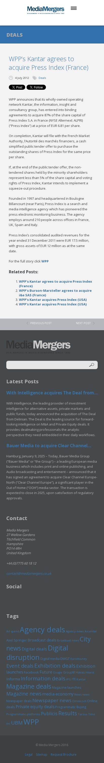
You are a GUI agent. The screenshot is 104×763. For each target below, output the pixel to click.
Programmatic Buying (70, 707)
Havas (80, 672)
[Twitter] (44, 20)
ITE (74, 679)
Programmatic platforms (23, 714)
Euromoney (78, 659)
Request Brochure (63, 754)
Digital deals (34, 649)
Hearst (89, 672)
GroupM (69, 672)
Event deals (20, 665)
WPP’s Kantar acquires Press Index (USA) (53, 299)
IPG (68, 679)
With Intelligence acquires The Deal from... (52, 393)
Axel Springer (16, 640)
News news (81, 694)
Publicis (49, 713)
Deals (42, 78)
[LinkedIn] (57, 20)
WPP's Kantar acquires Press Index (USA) (53, 304)
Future (46, 672)
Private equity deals (35, 706)
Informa (13, 678)
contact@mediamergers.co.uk (28, 573)
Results (67, 713)
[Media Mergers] (46, 10)
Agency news (75, 631)
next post (83, 323)
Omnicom (79, 701)
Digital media (50, 658)
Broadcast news (68, 640)
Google (57, 672)
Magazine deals (28, 686)
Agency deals (42, 629)
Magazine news (23, 693)
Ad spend (12, 631)
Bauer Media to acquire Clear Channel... (48, 445)
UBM (17, 722)
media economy (57, 694)
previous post (41, 323)
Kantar (81, 679)
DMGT (65, 658)
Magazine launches (66, 687)
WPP (45, 261)
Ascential (91, 631)
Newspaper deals (19, 701)
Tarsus (82, 714)
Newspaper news (51, 700)
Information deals (43, 678)
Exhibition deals (54, 665)
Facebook (31, 672)
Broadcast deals (42, 639)
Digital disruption (37, 652)
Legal (29, 754)
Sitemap (41, 754)
